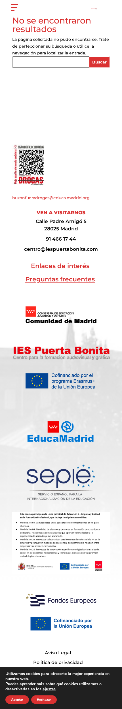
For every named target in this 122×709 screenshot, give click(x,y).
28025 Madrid (61, 229)
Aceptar (17, 699)
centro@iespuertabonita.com (61, 249)
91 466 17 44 (61, 239)
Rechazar (44, 699)
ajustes (49, 689)
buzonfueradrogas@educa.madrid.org (51, 197)
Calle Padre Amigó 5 (61, 221)
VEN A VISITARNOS (61, 212)
